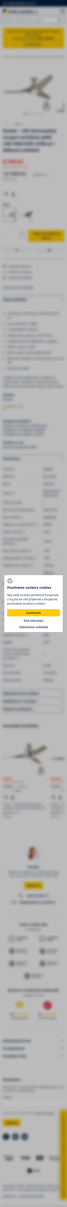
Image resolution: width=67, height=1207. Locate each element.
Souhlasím (33, 613)
